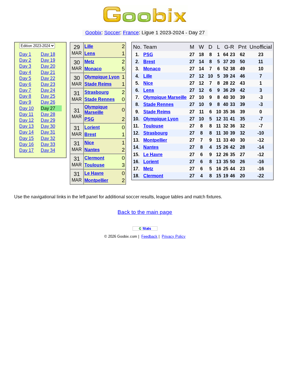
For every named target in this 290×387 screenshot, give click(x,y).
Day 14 (26, 132)
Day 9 (25, 102)
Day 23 (48, 84)
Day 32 (48, 138)
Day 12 (26, 120)
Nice (89, 142)
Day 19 (48, 60)
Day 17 (26, 150)
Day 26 (48, 102)
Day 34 (48, 150)
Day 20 (48, 66)
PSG (89, 119)
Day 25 (48, 96)
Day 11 (26, 114)
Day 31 (48, 132)
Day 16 (26, 144)
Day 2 (25, 60)
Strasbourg (96, 92)
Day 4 (25, 72)
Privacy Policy (173, 236)
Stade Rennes (99, 99)
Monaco (93, 68)
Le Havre (94, 173)
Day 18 (48, 54)
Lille (88, 46)
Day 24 (48, 90)
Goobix (93, 32)
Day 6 (25, 84)
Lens (89, 53)
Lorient (92, 127)
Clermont (94, 158)
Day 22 (48, 78)
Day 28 (48, 114)
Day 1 (25, 54)
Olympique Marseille (165, 97)
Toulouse (94, 165)
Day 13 (26, 126)
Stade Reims (98, 84)
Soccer (112, 32)
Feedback (149, 236)
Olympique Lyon (102, 77)
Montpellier (96, 180)
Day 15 (26, 138)
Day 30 (48, 126)
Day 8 (25, 96)
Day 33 (48, 144)
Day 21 (48, 72)
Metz (89, 61)
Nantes (92, 149)
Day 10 (26, 108)
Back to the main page (145, 212)
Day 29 (48, 120)
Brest (90, 134)
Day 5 (25, 78)
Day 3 (25, 66)
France (131, 32)
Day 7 (25, 90)
